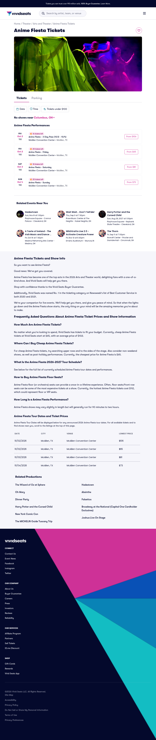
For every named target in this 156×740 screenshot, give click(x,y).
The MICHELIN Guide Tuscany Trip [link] (33, 521)
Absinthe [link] (86, 492)
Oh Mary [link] (20, 492)
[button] (20, 109)
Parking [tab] (37, 98)
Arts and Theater (42, 23)
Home (17, 23)
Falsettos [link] (86, 499)
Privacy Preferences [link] (14, 720)
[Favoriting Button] (139, 30)
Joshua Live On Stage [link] (93, 517)
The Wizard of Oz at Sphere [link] (30, 484)
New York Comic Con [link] (26, 514)
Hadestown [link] (88, 484)
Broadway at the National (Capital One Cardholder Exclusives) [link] (109, 508)
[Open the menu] (144, 13)
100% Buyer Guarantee (90, 4)
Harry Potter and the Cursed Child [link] (33, 506)
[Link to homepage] (20, 13)
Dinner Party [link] (22, 499)
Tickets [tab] (21, 98)
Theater (27, 23)
